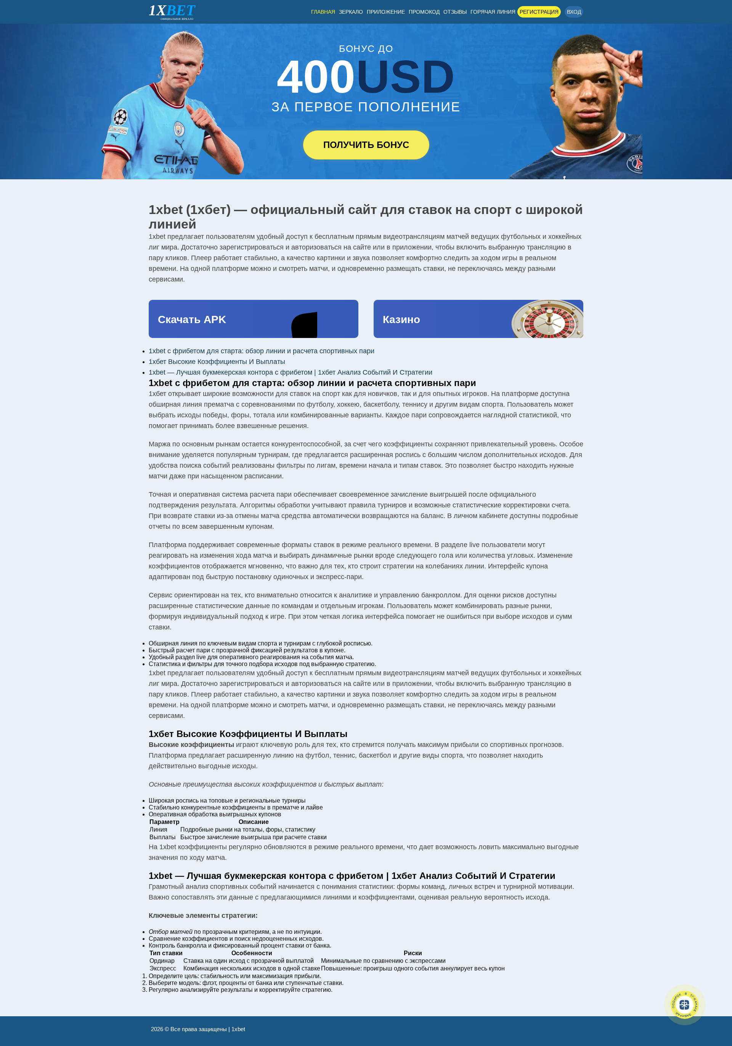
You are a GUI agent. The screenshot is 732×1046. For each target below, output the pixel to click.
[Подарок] (685, 1005)
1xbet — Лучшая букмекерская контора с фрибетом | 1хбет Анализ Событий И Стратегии (290, 372)
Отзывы (455, 12)
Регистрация (539, 12)
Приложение (386, 12)
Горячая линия (492, 12)
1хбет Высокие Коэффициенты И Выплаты (217, 361)
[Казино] (478, 319)
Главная (323, 12)
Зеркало (351, 12)
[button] (715, 1006)
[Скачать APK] (253, 319)
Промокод (424, 12)
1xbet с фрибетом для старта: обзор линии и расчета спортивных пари (261, 351)
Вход (574, 12)
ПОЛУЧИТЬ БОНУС (366, 145)
